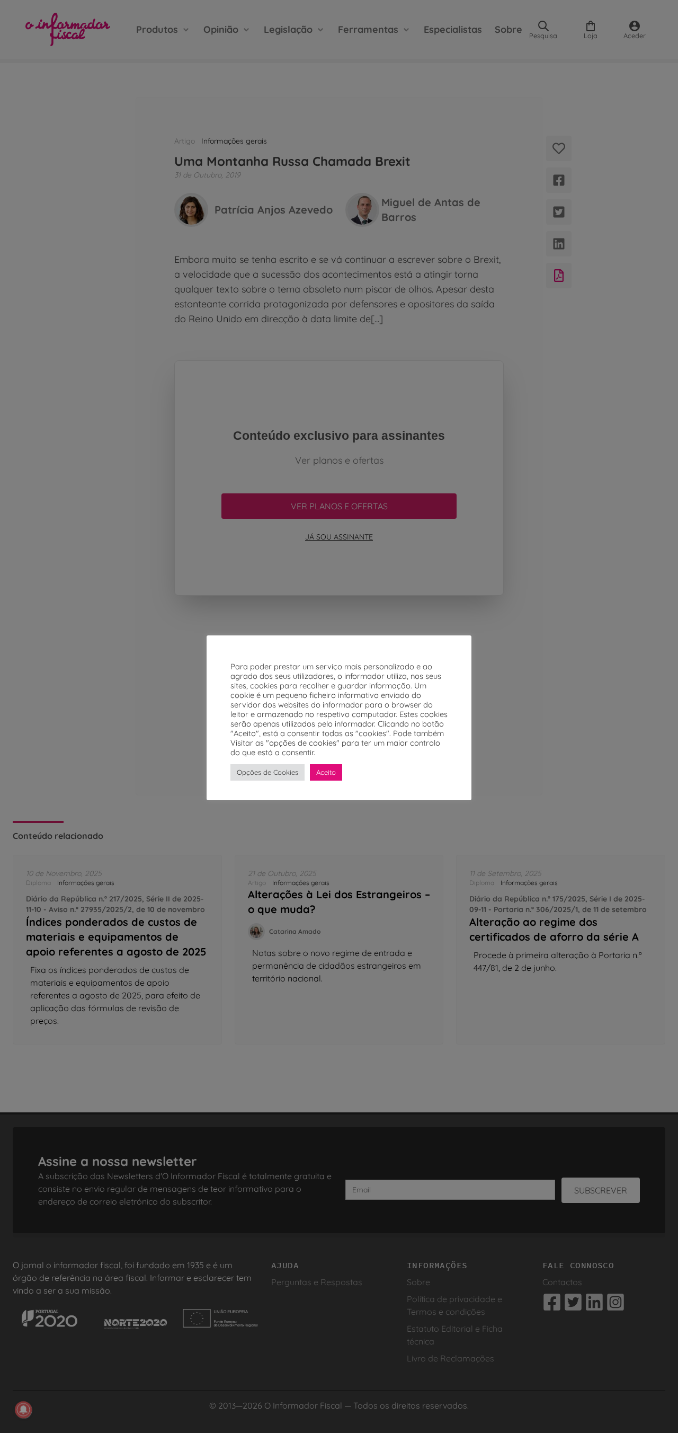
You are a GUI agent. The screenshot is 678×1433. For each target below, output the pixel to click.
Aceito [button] (326, 772)
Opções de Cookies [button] (267, 772)
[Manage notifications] (23, 1409)
